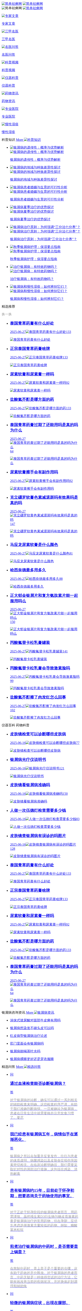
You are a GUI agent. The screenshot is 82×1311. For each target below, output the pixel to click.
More (20, 139)
